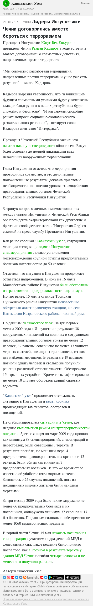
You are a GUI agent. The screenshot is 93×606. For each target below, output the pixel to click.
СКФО (5, 9)
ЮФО (31, 9)
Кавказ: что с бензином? (15, 14)
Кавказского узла (38, 322)
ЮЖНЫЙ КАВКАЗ (19, 9)
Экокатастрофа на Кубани (67, 14)
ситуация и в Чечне (56, 422)
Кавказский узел (49, 240)
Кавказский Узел (26, 3)
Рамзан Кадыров (45, 48)
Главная (85, 3)
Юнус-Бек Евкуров (56, 42)
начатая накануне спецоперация (29, 145)
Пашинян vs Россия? (41, 14)
